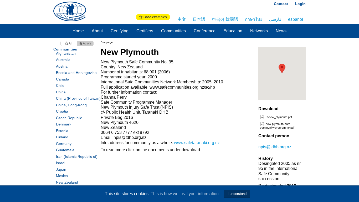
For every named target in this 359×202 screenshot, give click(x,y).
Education (232, 31)
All (70, 43)
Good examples (155, 17)
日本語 (199, 19)
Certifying (120, 31)
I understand (237, 194)
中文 (182, 19)
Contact (281, 4)
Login (300, 4)
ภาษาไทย (254, 19)
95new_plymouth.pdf (278, 117)
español (295, 19)
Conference (205, 31)
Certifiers (144, 31)
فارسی (275, 19)
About (97, 31)
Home (78, 31)
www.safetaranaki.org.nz (197, 142)
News (281, 31)
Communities (173, 31)
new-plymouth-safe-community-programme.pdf (277, 125)
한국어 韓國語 (225, 19)
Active (87, 43)
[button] (282, 68)
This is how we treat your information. (185, 193)
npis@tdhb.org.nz (274, 147)
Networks (259, 31)
